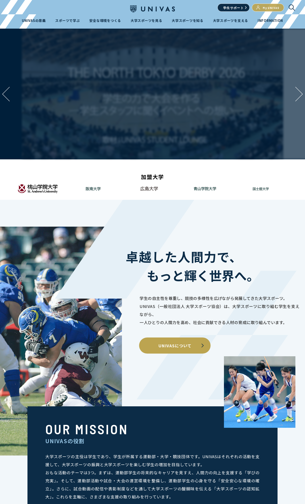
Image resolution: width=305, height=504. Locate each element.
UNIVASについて (174, 345)
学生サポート (233, 8)
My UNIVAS (271, 8)
